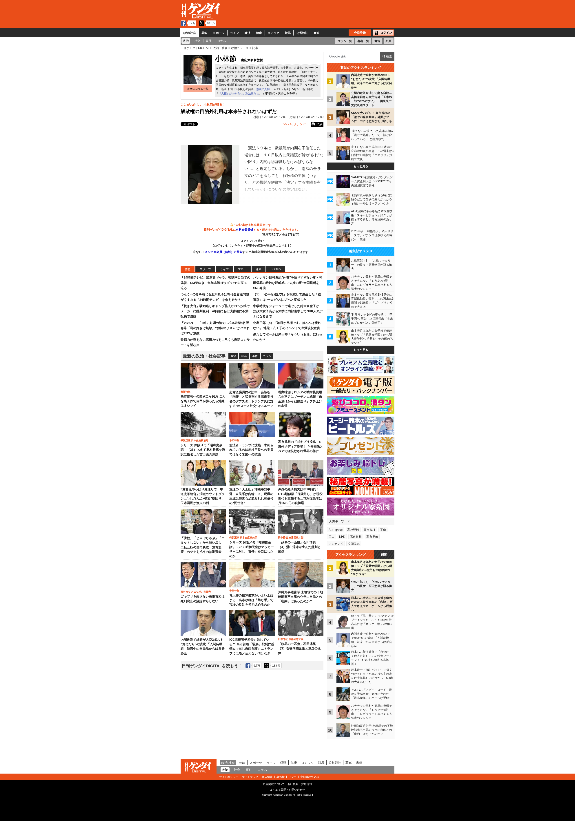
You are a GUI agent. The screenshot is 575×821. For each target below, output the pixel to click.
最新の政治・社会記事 (204, 356)
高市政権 (369, 529)
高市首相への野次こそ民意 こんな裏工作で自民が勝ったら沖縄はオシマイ (203, 401)
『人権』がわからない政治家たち (239, 93)
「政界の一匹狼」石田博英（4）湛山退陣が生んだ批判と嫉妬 (299, 547)
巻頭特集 (185, 391)
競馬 (288, 33)
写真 (348, 763)
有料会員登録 (244, 229)
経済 (247, 33)
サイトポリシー (228, 777)
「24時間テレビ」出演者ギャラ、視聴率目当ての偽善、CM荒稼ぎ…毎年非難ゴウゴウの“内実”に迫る (215, 283)
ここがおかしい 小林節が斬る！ (203, 104)
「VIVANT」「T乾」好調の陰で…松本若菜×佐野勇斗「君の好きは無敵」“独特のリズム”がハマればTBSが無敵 (215, 328)
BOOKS (275, 269)
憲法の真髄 (263, 89)
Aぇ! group (336, 529)
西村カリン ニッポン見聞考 (196, 591)
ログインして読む (252, 241)
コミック (273, 33)
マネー (242, 269)
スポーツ (219, 33)
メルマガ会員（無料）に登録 (224, 252)
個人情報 (267, 777)
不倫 (383, 529)
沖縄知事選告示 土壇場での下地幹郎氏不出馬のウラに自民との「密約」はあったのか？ (300, 597)
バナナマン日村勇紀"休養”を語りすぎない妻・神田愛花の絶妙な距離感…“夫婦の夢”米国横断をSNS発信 (287, 283)
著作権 (280, 777)
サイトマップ (250, 777)
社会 (244, 356)
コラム (267, 356)
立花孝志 (354, 543)
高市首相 (356, 536)
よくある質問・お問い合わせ (287, 789)
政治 (233, 356)
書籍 (316, 33)
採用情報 (306, 784)
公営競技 (302, 33)
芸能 (204, 33)
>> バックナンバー (295, 124)
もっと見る (361, 166)
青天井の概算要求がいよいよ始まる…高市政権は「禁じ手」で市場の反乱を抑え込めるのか (251, 600)
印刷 (319, 124)
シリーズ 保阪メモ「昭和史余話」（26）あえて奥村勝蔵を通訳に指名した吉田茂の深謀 (203, 450)
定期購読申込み (309, 777)
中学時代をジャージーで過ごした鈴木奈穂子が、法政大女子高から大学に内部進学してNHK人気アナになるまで (288, 311)
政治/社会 (189, 33)
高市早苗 (372, 536)
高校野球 (353, 529)
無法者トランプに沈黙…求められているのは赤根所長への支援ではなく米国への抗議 (251, 450)
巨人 (331, 536)
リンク (292, 777)
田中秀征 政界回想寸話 (290, 537)
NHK (342, 536)
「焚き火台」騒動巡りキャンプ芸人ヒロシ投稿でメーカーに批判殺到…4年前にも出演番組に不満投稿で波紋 (215, 311)
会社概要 (293, 784)
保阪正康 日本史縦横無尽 (194, 440)
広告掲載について (274, 784)
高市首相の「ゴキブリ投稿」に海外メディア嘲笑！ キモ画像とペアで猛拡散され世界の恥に (300, 446)
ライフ (234, 33)
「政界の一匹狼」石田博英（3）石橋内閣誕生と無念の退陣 (299, 648)
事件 (255, 356)
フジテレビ (336, 543)
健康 (259, 33)
